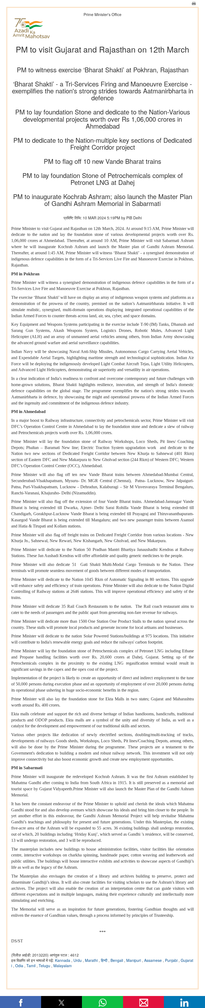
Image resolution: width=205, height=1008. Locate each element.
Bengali (117, 960)
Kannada (63, 960)
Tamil (31, 965)
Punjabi (172, 960)
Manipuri (134, 960)
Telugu (45, 965)
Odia (19, 965)
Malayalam (62, 965)
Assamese (153, 960)
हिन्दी (104, 960)
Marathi (92, 960)
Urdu (78, 960)
